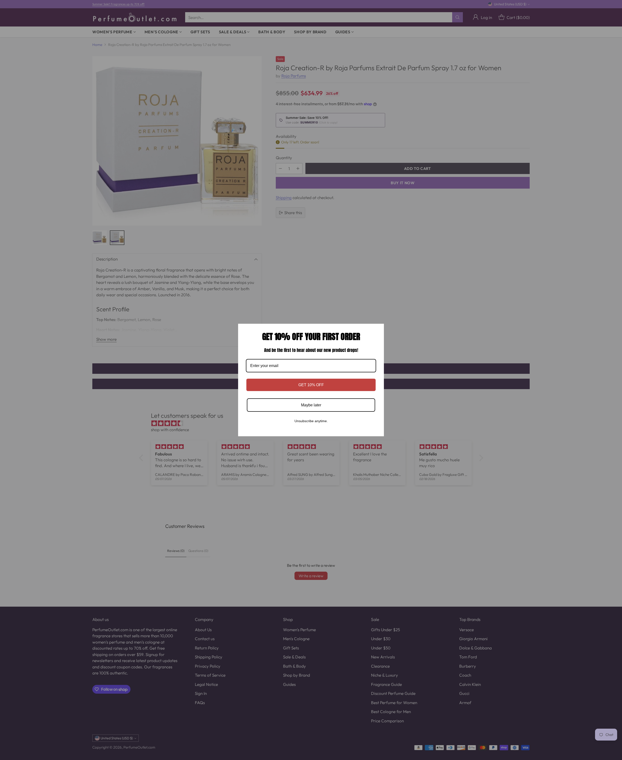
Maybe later (311, 405)
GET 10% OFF (311, 385)
